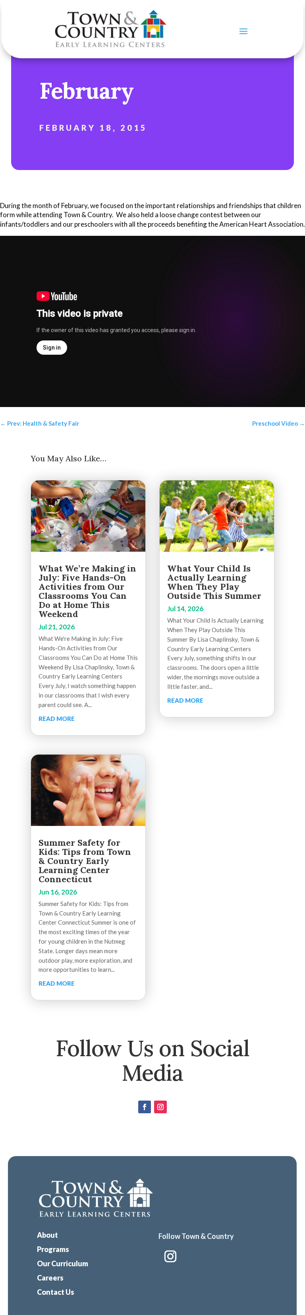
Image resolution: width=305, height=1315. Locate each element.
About (47, 1235)
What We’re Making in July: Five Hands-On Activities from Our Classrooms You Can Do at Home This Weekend (87, 591)
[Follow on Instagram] (160, 1107)
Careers (50, 1277)
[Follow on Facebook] (144, 1107)
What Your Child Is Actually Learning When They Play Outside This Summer (214, 582)
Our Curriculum (62, 1263)
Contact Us (55, 1292)
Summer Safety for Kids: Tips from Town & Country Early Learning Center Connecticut (85, 861)
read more (57, 718)
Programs (53, 1249)
